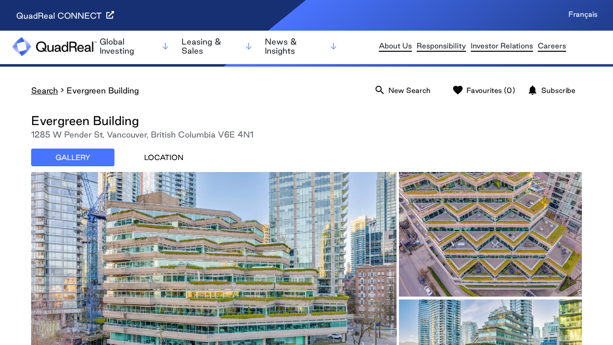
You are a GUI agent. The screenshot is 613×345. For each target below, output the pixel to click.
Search (44, 90)
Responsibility (441, 46)
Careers (552, 46)
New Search (402, 90)
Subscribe (551, 90)
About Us (395, 46)
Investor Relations (502, 46)
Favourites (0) (483, 90)
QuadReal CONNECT (60, 15)
